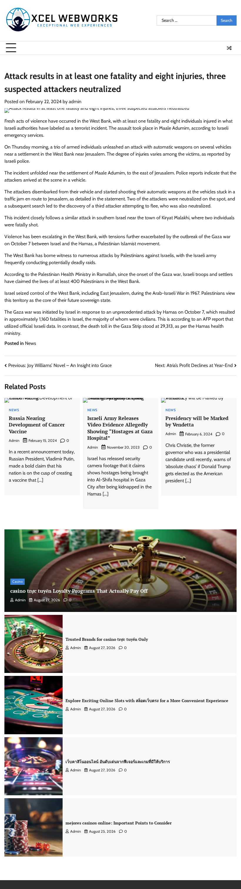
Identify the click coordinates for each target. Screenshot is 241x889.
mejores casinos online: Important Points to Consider (119, 823)
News (30, 343)
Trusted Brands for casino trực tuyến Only (107, 639)
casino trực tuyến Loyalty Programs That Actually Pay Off (79, 590)
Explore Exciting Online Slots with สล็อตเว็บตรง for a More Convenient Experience (147, 700)
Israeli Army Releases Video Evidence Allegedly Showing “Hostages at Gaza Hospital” (120, 428)
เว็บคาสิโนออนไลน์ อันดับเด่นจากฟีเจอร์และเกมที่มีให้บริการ (118, 761)
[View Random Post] (229, 48)
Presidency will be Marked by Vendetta (196, 421)
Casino (17, 582)
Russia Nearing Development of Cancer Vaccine (37, 425)
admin (75, 101)
